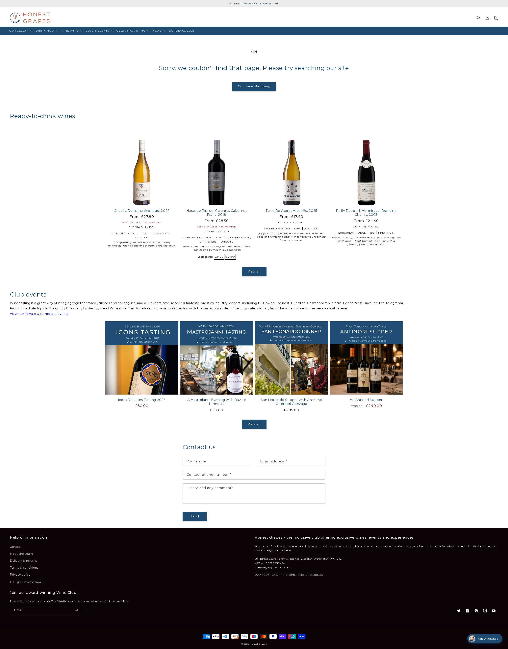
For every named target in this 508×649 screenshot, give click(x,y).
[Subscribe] (76, 610)
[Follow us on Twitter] (458, 610)
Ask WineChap (488, 638)
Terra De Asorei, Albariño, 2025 (291, 211)
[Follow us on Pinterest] (476, 610)
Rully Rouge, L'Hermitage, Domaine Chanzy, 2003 (366, 213)
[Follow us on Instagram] (485, 610)
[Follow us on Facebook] (467, 610)
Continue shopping (254, 86)
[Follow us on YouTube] (493, 610)
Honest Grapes (258, 644)
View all (254, 271)
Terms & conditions (24, 567)
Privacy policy (20, 574)
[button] (21, 31)
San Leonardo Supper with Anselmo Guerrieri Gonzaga (291, 402)
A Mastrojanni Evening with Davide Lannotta (216, 402)
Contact (16, 547)
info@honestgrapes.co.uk (302, 575)
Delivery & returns (23, 560)
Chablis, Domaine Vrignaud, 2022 (142, 211)
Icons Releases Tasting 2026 (141, 400)
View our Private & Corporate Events (39, 314)
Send (194, 516)
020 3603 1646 (266, 575)
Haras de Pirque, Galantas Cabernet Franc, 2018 (216, 213)
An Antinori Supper (366, 400)
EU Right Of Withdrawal (25, 582)
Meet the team (21, 554)
